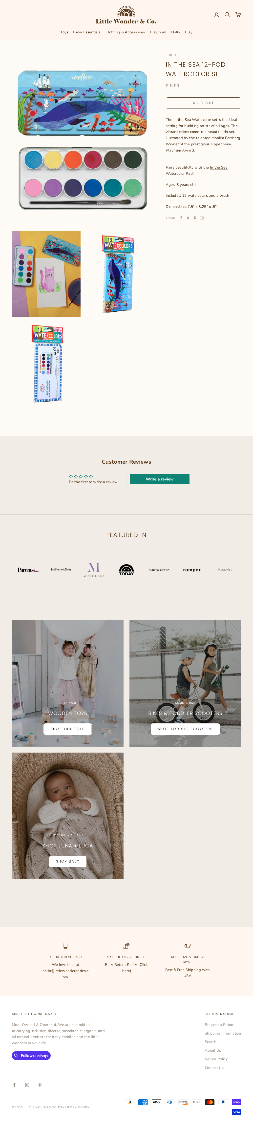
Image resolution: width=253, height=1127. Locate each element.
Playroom (158, 32)
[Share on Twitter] (188, 218)
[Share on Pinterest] (195, 218)
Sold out (203, 102)
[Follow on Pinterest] (40, 1085)
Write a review (160, 479)
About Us (213, 1050)
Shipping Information (223, 1033)
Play (189, 32)
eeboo (171, 55)
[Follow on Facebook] (14, 1085)
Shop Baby (67, 861)
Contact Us (214, 1067)
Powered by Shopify (74, 1107)
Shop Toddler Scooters (185, 728)
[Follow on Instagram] (27, 1085)
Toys (64, 32)
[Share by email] (202, 218)
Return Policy (216, 1059)
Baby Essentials (87, 32)
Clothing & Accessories (125, 32)
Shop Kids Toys (67, 728)
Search (211, 1041)
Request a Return (220, 1024)
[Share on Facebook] (181, 218)
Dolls (175, 32)
